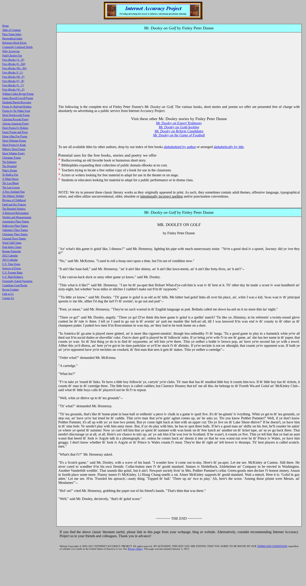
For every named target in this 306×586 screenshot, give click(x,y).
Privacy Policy (135, 548)
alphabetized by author (180, 147)
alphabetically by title (229, 147)
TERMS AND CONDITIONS (272, 546)
